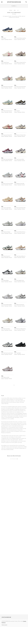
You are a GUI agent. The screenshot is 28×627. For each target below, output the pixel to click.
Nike (14, 10)
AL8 (18, 10)
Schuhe (10, 10)
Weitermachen (4, 624)
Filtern (14, 5)
